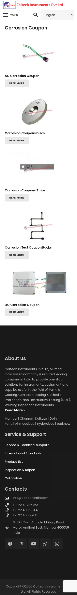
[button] (11, 15)
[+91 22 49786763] (9, 505)
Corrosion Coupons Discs (25, 133)
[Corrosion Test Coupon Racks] (38, 226)
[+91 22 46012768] (9, 515)
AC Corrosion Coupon (22, 76)
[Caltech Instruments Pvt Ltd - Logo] (33, 5)
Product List (14, 461)
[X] (21, 543)
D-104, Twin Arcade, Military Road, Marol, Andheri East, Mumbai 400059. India (41, 527)
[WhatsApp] (45, 543)
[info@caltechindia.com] (9, 498)
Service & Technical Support (27, 445)
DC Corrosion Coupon (22, 305)
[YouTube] (33, 543)
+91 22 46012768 (25, 515)
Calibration (13, 478)
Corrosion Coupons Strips (25, 190)
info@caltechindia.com (30, 498)
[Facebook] (10, 543)
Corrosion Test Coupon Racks (28, 247)
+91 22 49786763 (25, 505)
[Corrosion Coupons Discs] (38, 112)
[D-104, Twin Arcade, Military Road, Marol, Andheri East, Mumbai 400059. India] (9, 528)
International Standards (23, 453)
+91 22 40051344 (25, 510)
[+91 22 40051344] (9, 510)
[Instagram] (57, 543)
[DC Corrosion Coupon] (38, 283)
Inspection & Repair (20, 470)
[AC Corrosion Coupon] (38, 54)
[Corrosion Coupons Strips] (38, 169)
